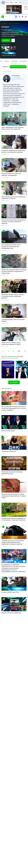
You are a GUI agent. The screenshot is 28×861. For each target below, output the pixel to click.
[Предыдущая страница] (3, 351)
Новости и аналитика (14, 23)
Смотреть (6, 40)
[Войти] (22, 16)
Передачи (4, 23)
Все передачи (14, 382)
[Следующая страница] (25, 351)
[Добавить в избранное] (13, 40)
